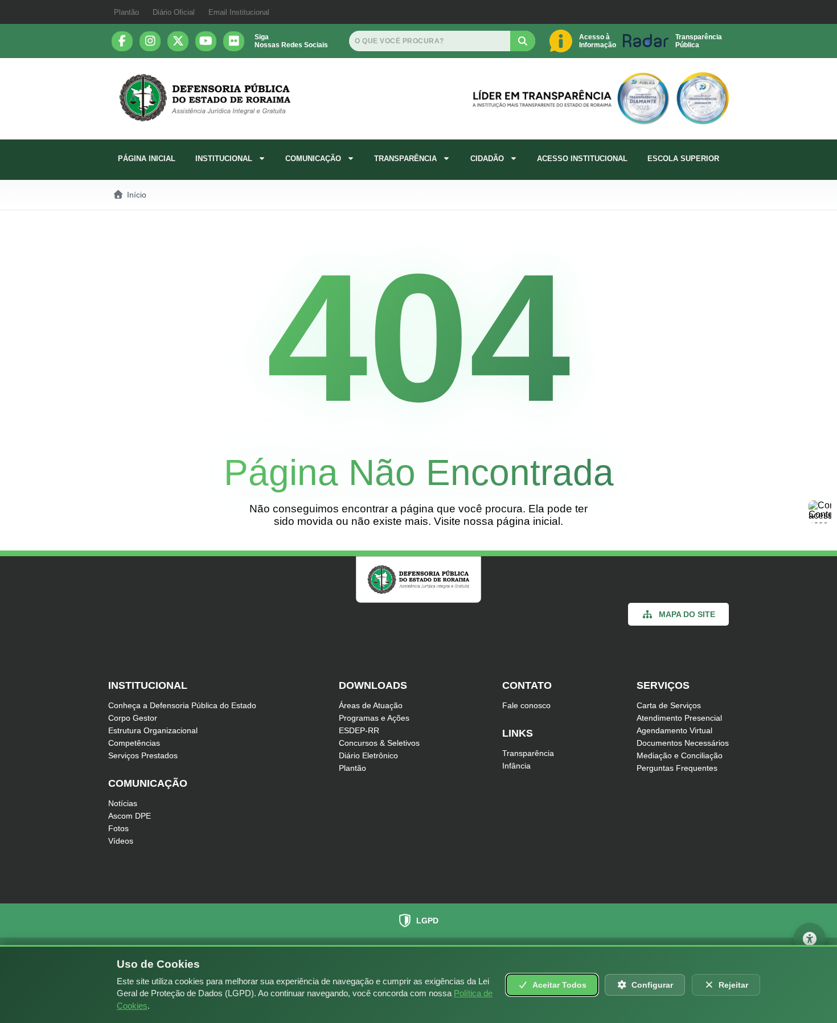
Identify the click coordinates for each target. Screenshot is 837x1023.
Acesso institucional (582, 158)
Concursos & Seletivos (379, 742)
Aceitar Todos (559, 984)
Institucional (223, 158)
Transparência (405, 158)
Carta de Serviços (669, 705)
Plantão (126, 12)
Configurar (652, 984)
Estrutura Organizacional (153, 730)
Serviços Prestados (143, 755)
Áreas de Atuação (371, 705)
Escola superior (683, 158)
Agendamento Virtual (674, 730)
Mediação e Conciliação (680, 755)
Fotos (118, 828)
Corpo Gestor (132, 717)
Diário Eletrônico (368, 755)
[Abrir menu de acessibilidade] (810, 939)
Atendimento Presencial (679, 717)
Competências (134, 742)
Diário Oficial (174, 12)
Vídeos (120, 840)
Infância (516, 765)
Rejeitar (733, 984)
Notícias (122, 803)
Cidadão (487, 158)
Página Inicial (146, 158)
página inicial (528, 521)
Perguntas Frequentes (677, 768)
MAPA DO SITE (687, 614)
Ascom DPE (129, 815)
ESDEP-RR (359, 730)
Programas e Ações (374, 717)
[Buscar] (522, 41)
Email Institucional (238, 12)
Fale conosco (526, 705)
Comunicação (313, 158)
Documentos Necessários (683, 742)
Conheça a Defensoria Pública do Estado (182, 705)
